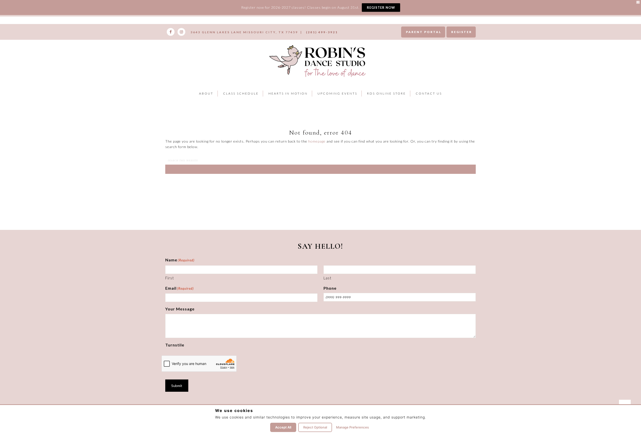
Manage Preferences (352, 427)
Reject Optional (315, 427)
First (169, 278)
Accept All (283, 427)
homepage (317, 141)
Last (328, 278)
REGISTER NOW (381, 8)
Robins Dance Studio (318, 60)
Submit (176, 385)
